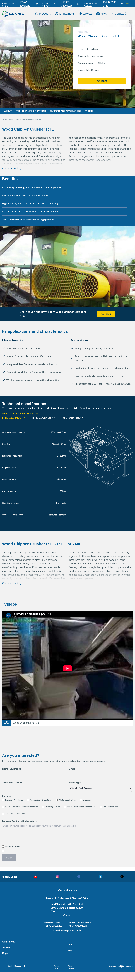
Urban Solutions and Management (81, 807)
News (71, 950)
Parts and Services (110, 807)
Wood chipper (14, 119)
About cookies (71, 967)
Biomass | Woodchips (14, 800)
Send (9, 857)
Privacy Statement (13, 846)
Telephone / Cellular (12, 782)
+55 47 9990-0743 (110, 3)
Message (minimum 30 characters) (19, 821)
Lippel (5, 953)
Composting (88, 800)
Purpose (6, 796)
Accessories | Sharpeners (15, 813)
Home (4, 119)
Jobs (70, 944)
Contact (102, 81)
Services (6, 947)
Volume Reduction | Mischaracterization (21, 807)
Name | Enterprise (11, 768)
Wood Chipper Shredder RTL (32, 119)
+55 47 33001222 (25, 3)
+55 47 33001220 (66, 3)
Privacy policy (56, 967)
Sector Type (75, 782)
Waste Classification (67, 800)
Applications (8, 941)
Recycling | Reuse (52, 807)
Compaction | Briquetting (40, 800)
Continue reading (11, 168)
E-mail (72, 768)
